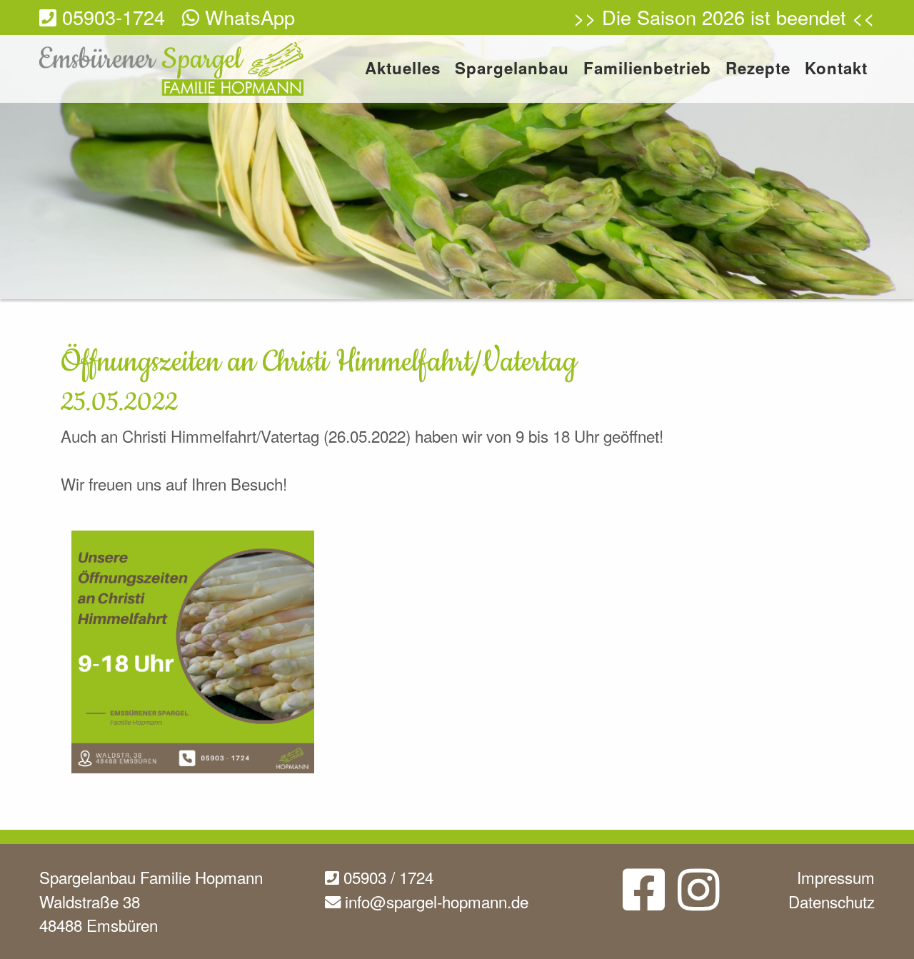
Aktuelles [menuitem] (403, 69)
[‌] (644, 900)
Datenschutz (831, 901)
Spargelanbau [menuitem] (512, 69)
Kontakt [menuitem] (836, 69)
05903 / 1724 (386, 876)
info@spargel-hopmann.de (434, 901)
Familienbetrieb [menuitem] (647, 69)
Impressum (836, 876)
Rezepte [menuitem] (757, 69)
